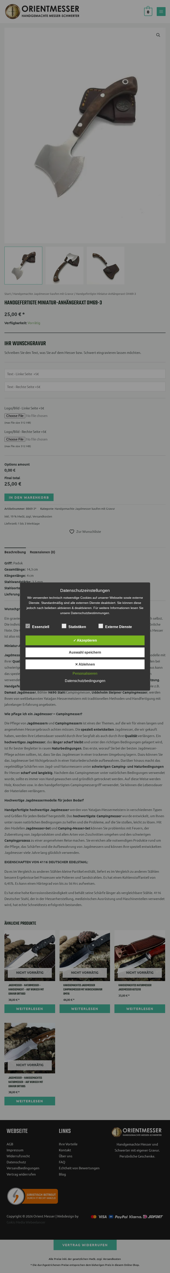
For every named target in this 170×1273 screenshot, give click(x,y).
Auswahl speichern (85, 652)
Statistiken (77, 627)
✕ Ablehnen (85, 664)
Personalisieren (85, 673)
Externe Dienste (118, 627)
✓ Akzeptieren (85, 640)
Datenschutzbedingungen (85, 681)
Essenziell (40, 627)
